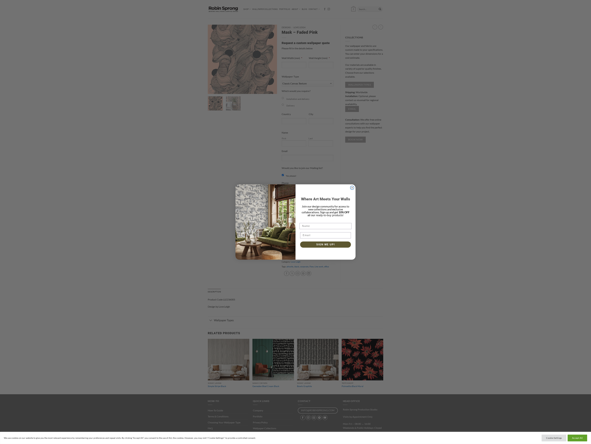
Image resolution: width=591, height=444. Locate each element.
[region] (295, 438)
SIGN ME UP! (325, 244)
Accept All (577, 438)
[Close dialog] (352, 188)
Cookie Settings (554, 438)
